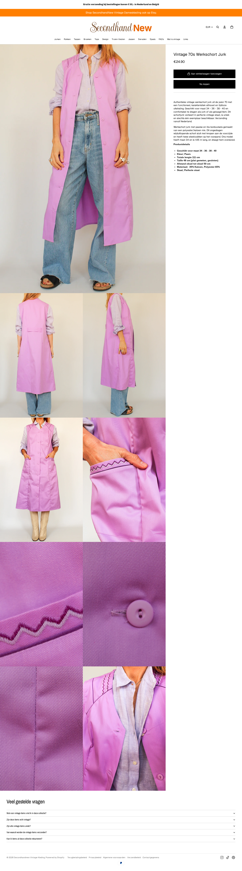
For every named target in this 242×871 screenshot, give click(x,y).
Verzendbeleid (134, 857)
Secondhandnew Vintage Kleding (29, 857)
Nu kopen (205, 84)
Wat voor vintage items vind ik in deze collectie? (26, 813)
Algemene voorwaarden (114, 857)
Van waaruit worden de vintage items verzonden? (27, 832)
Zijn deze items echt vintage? (19, 819)
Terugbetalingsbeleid (77, 857)
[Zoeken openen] (217, 27)
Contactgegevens (151, 857)
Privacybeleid (95, 857)
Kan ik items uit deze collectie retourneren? (24, 838)
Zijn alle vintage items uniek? (19, 826)
